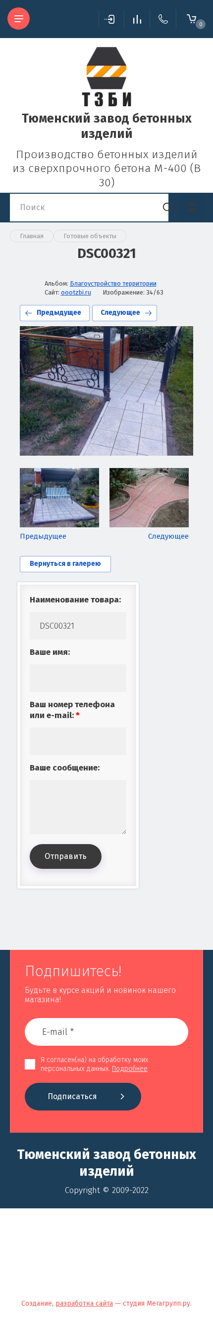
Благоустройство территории (113, 283)
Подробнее (130, 1069)
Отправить (66, 856)
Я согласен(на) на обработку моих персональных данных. (94, 1064)
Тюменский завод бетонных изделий (107, 126)
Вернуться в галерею (65, 563)
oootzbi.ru (76, 292)
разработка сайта (84, 1303)
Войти (111, 19)
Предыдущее (59, 312)
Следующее (120, 312)
